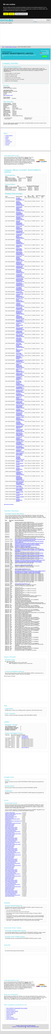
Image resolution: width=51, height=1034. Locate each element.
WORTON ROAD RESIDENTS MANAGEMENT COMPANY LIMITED (20, 312)
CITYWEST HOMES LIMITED (10, 812)
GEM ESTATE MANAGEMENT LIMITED (19, 246)
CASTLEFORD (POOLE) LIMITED (19, 292)
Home (3, 46)
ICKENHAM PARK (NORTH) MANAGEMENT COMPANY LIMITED (20, 296)
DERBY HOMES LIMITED (9, 826)
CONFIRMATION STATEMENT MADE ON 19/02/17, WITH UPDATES (28, 562)
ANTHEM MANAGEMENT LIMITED (19, 469)
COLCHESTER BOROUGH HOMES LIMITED (12, 831)
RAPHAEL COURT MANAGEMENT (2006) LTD (19, 427)
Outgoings (7, 144)
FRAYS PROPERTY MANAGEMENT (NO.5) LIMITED (20, 454)
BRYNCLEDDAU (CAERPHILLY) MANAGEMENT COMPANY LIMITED (20, 414)
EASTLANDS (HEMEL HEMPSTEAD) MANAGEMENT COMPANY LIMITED (20, 365)
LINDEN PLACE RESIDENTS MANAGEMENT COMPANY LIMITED (20, 263)
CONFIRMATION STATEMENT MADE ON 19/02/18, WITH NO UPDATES (29, 558)
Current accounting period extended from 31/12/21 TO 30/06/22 (27, 544)
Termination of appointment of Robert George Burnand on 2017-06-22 (28, 561)
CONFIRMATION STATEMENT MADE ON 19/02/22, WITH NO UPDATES (29, 543)
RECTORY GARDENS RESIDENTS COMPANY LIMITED (20, 458)
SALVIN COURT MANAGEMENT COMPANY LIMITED (20, 308)
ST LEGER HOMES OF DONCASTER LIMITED (13, 823)
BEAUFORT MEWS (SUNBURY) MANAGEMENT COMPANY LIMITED (20, 218)
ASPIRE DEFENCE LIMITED (9, 824)
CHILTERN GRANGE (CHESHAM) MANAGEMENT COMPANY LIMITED (20, 241)
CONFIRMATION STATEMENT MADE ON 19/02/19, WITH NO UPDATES (29, 555)
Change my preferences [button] (21, 13)
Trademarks (7, 140)
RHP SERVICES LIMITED (9, 817)
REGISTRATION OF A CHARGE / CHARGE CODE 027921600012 (27, 571)
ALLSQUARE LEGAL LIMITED (19, 354)
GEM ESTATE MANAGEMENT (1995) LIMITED (19, 249)
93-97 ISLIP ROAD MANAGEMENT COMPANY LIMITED (20, 328)
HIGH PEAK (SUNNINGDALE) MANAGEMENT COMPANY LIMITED (20, 214)
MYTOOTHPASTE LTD (10, 1009)
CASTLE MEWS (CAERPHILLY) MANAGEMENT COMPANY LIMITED (20, 276)
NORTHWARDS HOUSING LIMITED (11, 828)
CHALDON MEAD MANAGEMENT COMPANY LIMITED (20, 231)
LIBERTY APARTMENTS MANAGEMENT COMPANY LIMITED (20, 317)
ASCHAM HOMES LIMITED (9, 825)
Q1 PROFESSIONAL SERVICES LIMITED (19, 350)
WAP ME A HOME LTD (10, 1012)
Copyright (17, 1025)
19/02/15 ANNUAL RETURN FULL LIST (22, 583)
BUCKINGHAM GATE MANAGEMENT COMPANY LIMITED (20, 370)
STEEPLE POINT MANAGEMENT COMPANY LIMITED (20, 430)
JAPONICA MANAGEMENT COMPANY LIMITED (20, 410)
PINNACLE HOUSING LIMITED (10, 814)
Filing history (7, 143)
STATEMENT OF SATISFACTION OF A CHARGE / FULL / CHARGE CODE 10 (30, 570)
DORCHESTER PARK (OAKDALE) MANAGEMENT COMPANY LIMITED (20, 434)
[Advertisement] (25, 34)
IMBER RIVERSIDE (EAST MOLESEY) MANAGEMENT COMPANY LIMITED (20, 483)
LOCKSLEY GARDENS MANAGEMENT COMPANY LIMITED (20, 305)
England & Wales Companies (11, 46)
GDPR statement (32, 1025)
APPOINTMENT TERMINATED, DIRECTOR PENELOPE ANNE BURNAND (29, 556)
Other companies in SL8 (8, 95)
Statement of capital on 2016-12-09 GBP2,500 (24, 565)
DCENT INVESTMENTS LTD (12, 1018)
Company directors (9, 135)
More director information (9, 504)
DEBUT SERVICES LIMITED (9, 832)
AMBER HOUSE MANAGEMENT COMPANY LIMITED (20, 374)
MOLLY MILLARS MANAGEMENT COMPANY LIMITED (20, 335)
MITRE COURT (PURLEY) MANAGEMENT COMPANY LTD (19, 228)
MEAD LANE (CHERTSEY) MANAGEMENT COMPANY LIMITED (20, 271)
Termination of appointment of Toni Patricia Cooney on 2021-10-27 (27, 545)
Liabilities (7, 137)
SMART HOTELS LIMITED (9, 815)
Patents (6, 138)
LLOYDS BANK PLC (25, 735)
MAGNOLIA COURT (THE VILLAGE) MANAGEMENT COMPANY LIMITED (20, 406)
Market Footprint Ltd (24, 1025)
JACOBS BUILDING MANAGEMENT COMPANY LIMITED (20, 361)
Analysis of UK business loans (33, 1026)
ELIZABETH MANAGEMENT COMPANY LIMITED (20, 394)
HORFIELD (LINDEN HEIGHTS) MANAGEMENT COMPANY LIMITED (20, 419)
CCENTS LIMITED (10, 1017)
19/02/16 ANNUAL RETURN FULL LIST (22, 568)
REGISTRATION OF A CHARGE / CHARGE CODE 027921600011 (27, 572)
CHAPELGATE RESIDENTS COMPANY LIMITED (20, 450)
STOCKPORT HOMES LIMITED (10, 830)
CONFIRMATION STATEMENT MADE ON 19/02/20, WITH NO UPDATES (29, 553)
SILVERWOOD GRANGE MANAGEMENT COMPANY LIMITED (20, 439)
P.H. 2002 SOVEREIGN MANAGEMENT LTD (20, 198)
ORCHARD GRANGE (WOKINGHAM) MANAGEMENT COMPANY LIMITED (20, 223)
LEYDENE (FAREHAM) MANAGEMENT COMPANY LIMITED (20, 423)
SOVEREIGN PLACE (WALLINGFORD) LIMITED (19, 325)
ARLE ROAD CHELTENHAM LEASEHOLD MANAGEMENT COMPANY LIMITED (20, 340)
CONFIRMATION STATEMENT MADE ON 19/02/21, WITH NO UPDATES (29, 549)
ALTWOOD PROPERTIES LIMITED (11, 816)
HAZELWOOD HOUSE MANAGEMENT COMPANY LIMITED (20, 399)
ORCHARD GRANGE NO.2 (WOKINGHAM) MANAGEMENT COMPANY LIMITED (20, 478)
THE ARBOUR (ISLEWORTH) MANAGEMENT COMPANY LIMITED (20, 289)
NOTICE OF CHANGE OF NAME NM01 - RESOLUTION (26, 547)
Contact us (14, 1026)
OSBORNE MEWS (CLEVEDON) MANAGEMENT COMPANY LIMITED (20, 443)
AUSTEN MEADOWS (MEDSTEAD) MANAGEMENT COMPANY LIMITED (20, 203)
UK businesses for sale (21, 1026)
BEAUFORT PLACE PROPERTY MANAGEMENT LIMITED (20, 357)
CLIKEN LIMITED (9, 1014)
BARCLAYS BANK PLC (25, 747)
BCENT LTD (8, 1015)
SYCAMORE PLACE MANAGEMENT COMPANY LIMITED (20, 387)
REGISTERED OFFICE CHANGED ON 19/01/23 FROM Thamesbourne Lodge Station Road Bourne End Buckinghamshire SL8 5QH (30, 540)
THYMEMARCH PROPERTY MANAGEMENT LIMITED (19, 378)
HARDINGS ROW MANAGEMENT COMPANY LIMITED (20, 267)
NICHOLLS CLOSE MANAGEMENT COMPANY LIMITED (20, 391)
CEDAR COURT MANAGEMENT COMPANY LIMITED (20, 402)
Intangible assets (8, 141)
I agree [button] (5, 13)
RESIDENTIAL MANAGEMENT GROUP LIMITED (13, 813)
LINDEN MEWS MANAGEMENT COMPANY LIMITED (20, 332)
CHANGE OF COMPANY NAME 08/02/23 (23, 546)
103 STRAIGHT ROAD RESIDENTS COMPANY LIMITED (20, 447)
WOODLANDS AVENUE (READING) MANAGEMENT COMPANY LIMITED (20, 258)
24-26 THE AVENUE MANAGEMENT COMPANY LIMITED (20, 320)
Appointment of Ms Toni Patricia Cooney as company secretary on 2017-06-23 (30, 560)
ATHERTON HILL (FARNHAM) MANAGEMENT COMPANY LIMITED (20, 473)
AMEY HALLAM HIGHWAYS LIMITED (11, 827)
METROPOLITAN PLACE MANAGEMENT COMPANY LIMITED (20, 300)
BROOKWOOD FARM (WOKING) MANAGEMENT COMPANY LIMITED (20, 253)
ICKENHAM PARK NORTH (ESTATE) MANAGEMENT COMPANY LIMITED (20, 280)
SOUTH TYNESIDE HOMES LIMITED (11, 829)
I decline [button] (12, 13)
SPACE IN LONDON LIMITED (12, 1011)
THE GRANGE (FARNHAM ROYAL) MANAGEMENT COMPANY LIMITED (20, 284)
